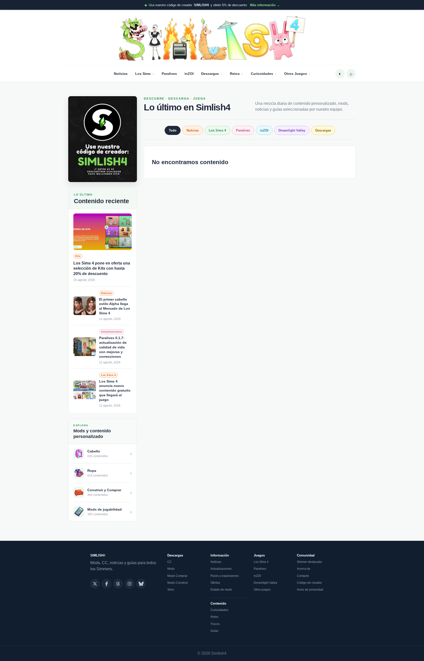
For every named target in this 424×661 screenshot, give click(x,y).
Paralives (169, 74)
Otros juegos (262, 589)
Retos (235, 74)
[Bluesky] (141, 583)
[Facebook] (106, 583)
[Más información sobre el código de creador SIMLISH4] (102, 139)
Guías (214, 631)
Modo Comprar (177, 576)
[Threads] (118, 583)
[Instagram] (129, 583)
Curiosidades (262, 74)
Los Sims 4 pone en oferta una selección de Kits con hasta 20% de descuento (101, 268)
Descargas (210, 74)
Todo (172, 130)
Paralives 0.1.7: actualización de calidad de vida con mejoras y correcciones (113, 347)
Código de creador (309, 582)
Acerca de (303, 568)
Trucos (215, 624)
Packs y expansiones (225, 576)
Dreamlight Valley (291, 130)
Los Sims (143, 74)
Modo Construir (177, 582)
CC (169, 562)
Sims (170, 589)
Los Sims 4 (217, 130)
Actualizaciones (221, 568)
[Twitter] (95, 583)
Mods (171, 568)
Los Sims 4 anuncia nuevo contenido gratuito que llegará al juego (115, 390)
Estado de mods (221, 589)
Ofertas (215, 582)
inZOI (189, 74)
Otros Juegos (295, 74)
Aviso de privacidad (310, 589)
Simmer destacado (309, 562)
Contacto (303, 576)
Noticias (121, 74)
